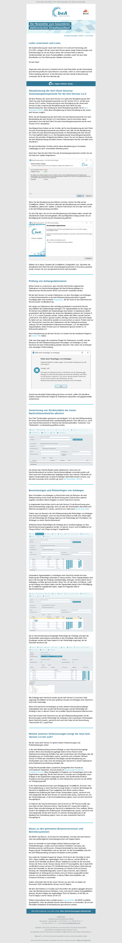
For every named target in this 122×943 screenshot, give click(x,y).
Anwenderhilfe (68, 900)
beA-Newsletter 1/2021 (72, 479)
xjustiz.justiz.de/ (81, 509)
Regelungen (58, 300)
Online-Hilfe (36, 336)
